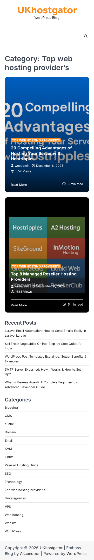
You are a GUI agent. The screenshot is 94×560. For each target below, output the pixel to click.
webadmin (22, 165)
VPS (8, 506)
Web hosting (14, 515)
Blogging (11, 407)
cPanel (9, 424)
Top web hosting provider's (36, 140)
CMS (8, 416)
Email (9, 440)
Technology (13, 482)
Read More (19, 185)
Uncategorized (15, 498)
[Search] (85, 36)
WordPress (13, 531)
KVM (8, 449)
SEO (8, 473)
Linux (9, 457)
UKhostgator (47, 10)
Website (10, 523)
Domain (10, 432)
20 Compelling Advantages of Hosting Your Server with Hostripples (41, 153)
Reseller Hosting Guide (21, 465)
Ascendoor (30, 553)
